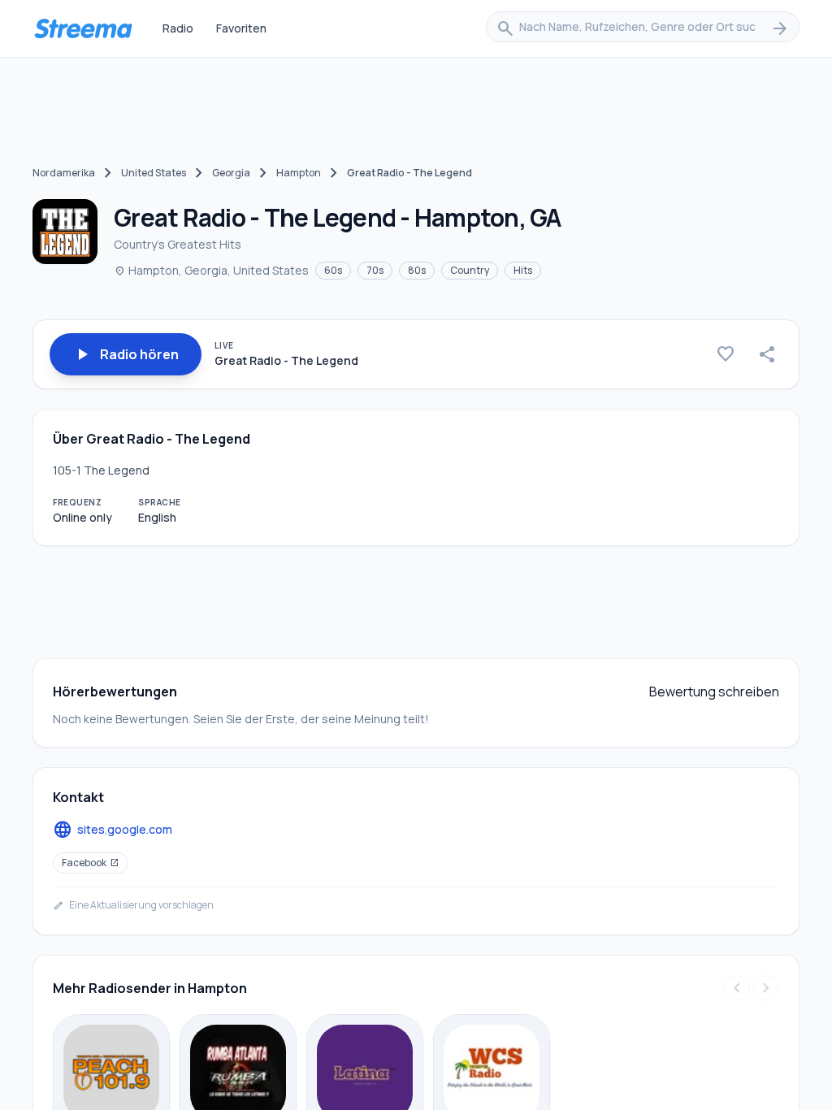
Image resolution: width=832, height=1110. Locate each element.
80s (417, 270)
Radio (177, 28)
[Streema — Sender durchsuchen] (82, 28)
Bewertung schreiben (714, 691)
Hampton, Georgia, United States (211, 270)
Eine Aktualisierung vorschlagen (133, 905)
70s (375, 270)
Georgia (231, 173)
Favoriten (241, 28)
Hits (523, 270)
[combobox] (643, 28)
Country (469, 270)
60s (333, 270)
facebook (90, 862)
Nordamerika (63, 173)
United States (153, 173)
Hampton (298, 173)
